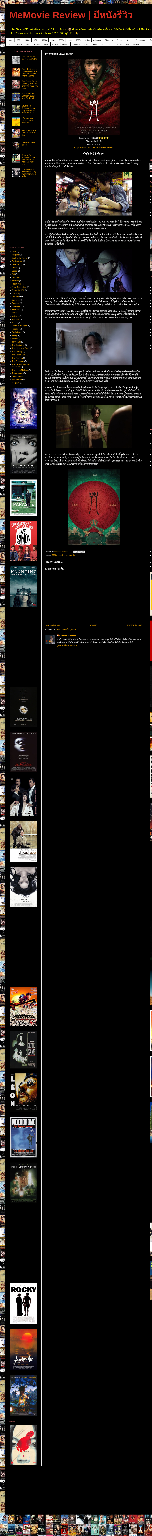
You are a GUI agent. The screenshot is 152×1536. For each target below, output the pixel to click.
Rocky (14, 335)
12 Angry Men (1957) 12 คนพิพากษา (27, 120)
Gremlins (15, 300)
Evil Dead (16, 277)
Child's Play (17, 265)
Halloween (16, 306)
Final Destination (19, 287)
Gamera (15, 293)
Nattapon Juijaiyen (67, 636)
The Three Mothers (20, 370)
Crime (129, 40)
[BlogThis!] (77, 552)
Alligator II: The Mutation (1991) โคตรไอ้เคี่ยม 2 (28, 96)
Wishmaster (17, 380)
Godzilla (15, 297)
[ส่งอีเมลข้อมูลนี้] (74, 552)
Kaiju (28, 44)
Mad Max (16, 319)
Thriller (119, 44)
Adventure (97, 40)
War (127, 44)
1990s (52, 40)
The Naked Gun (18, 355)
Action (87, 40)
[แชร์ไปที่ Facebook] (81, 552)
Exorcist (15, 281)
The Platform (17, 358)
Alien (14, 252)
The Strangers (18, 361)
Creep (14, 271)
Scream (15, 339)
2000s (61, 40)
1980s (44, 40)
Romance (76, 44)
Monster (37, 44)
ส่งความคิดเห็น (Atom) (66, 629)
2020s (78, 40)
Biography (109, 40)
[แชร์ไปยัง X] (79, 552)
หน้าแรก (93, 625)
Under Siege (17, 376)
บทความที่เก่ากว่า (134, 625)
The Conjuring (18, 345)
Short (103, 44)
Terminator (16, 342)
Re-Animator (17, 332)
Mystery (65, 44)
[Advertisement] (93, 667)
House (14, 313)
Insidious (15, 316)
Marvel (15, 323)
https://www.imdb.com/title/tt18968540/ (93, 147)
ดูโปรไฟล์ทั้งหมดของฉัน (67, 646)
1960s (27, 40)
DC (13, 274)
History (10, 44)
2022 (59, 555)
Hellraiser (16, 310)
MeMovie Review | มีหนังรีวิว (71, 15)
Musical (55, 44)
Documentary (141, 40)
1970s (35, 40)
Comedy (120, 40)
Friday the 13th (18, 290)
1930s (10, 40)
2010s (70, 40)
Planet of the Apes (19, 326)
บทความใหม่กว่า (53, 625)
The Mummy (17, 352)
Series (94, 44)
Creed (14, 268)
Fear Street (16, 284)
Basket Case (17, 261)
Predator (15, 329)
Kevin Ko (71, 555)
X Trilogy (15, 383)
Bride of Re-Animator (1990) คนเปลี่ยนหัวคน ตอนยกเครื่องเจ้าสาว (29, 159)
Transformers (17, 373)
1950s (18, 40)
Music (46, 44)
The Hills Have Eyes (20, 348)
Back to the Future (19, 258)
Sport (111, 44)
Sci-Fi (86, 44)
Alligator (15, 255)
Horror (19, 44)
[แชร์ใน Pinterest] (83, 552)
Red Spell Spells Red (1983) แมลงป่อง (29, 132)
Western (136, 44)
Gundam (15, 303)
